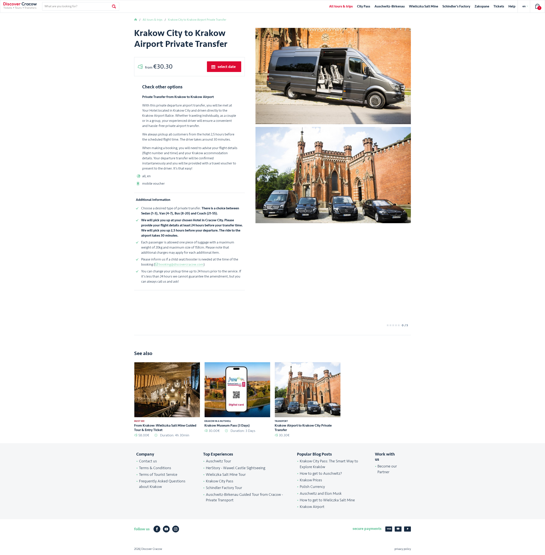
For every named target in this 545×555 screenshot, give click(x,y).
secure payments (367, 528)
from (159, 66)
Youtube (166, 529)
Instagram (175, 529)
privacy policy (402, 549)
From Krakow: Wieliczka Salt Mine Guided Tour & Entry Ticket (165, 427)
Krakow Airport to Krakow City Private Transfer (303, 427)
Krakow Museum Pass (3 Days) (227, 425)
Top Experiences (218, 454)
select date (227, 66)
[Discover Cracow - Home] (20, 5)
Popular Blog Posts (314, 454)
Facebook (156, 529)
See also (143, 353)
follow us (142, 529)
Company (145, 454)
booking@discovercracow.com (181, 264)
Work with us (385, 457)
